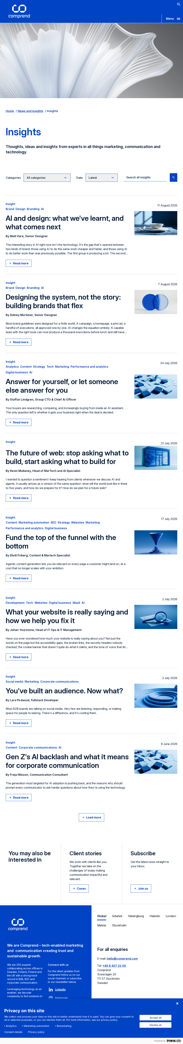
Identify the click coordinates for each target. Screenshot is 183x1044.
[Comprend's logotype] (19, 11)
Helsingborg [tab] (136, 916)
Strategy (39, 366)
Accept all (155, 1017)
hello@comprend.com (122, 958)
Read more (20, 263)
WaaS (76, 602)
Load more (93, 817)
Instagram (61, 997)
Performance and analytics (89, 366)
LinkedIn (60, 989)
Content (26, 366)
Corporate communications (59, 681)
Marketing (62, 366)
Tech (50, 366)
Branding (33, 209)
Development (15, 602)
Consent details (13, 1032)
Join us (143, 888)
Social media (14, 681)
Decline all (155, 1024)
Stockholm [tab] (119, 925)
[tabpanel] (137, 968)
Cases (81, 888)
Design (20, 209)
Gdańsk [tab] (117, 916)
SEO (53, 522)
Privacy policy (36, 1032)
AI (42, 209)
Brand (10, 209)
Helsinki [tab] (155, 916)
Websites (77, 522)
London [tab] (171, 916)
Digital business (17, 372)
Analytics (12, 366)
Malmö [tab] (101, 925)
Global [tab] (101, 916)
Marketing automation (34, 522)
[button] (172, 18)
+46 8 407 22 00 (114, 966)
